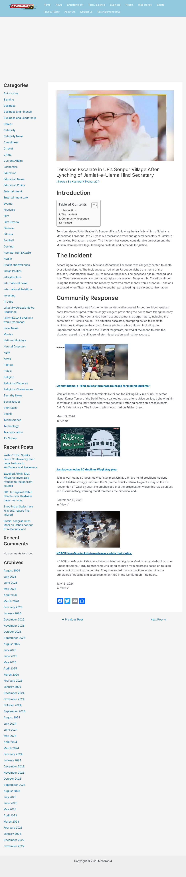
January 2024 (12, 760)
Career (8, 124)
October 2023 (12, 778)
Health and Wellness (17, 265)
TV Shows (10, 438)
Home (47, 4)
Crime (7, 154)
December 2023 (14, 766)
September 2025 (14, 638)
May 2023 (10, 809)
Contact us (86, 11)
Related (67, 222)
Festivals (9, 209)
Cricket (8, 148)
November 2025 (14, 625)
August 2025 (12, 644)
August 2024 (12, 717)
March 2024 (11, 748)
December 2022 (14, 840)
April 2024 (10, 742)
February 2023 (13, 827)
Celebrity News (13, 136)
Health (129, 4)
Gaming (8, 246)
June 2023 (10, 803)
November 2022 (14, 846)
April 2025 (10, 668)
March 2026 (11, 601)
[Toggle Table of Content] (93, 205)
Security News (13, 395)
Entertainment (75, 4)
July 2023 (10, 797)
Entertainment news (109, 11)
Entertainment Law (16, 197)
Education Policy (14, 185)
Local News (11, 328)
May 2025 (10, 662)
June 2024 (10, 729)
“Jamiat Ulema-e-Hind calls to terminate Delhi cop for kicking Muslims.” (103, 386)
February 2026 (13, 607)
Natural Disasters (15, 346)
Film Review (11, 222)
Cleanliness (11, 142)
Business (115, 4)
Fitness (8, 234)
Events (8, 203)
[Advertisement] (93, 44)
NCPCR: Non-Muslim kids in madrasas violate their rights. (94, 553)
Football (9, 240)
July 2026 (10, 576)
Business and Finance (18, 111)
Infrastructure (12, 277)
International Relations (18, 289)
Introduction (68, 210)
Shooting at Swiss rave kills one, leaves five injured (18, 510)
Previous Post (72, 619)
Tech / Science (96, 4)
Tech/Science (12, 420)
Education (10, 173)
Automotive (11, 93)
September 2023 (14, 784)
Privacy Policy (51, 11)
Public (8, 371)
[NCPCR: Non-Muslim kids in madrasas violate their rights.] (88, 529)
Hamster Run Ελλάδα (17, 252)
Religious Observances (18, 389)
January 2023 (12, 833)
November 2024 (14, 699)
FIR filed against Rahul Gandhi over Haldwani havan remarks (18, 496)
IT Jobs (8, 301)
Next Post (158, 619)
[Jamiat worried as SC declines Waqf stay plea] (88, 445)
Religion (9, 377)
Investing (9, 295)
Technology (11, 426)
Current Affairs (13, 160)
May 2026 (10, 589)
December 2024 (14, 693)
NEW (7, 352)
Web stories (145, 4)
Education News (14, 179)
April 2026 (10, 595)
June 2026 (10, 582)
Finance (9, 228)
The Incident (69, 214)
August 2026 (12, 570)
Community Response (75, 218)
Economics (11, 167)
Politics (8, 364)
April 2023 (10, 815)
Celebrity (9, 130)
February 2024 (13, 754)
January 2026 (12, 613)
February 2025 (13, 680)
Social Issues (12, 401)
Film (6, 216)
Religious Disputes (16, 383)
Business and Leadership (20, 118)
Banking (9, 99)
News (59, 4)
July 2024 (10, 723)
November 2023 (14, 772)
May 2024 (10, 735)
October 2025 (12, 631)
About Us (69, 11)
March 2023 (11, 821)
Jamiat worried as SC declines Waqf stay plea (86, 469)
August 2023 (12, 791)
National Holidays (15, 340)
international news (15, 283)
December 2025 (14, 619)
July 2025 (10, 650)
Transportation (13, 432)
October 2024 (12, 705)
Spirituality (10, 407)
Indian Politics (13, 271)
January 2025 (12, 687)
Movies (8, 334)
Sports (160, 4)
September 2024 (14, 711)
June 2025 (10, 656)
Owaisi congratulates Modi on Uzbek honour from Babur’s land (18, 525)
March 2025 (11, 674)
